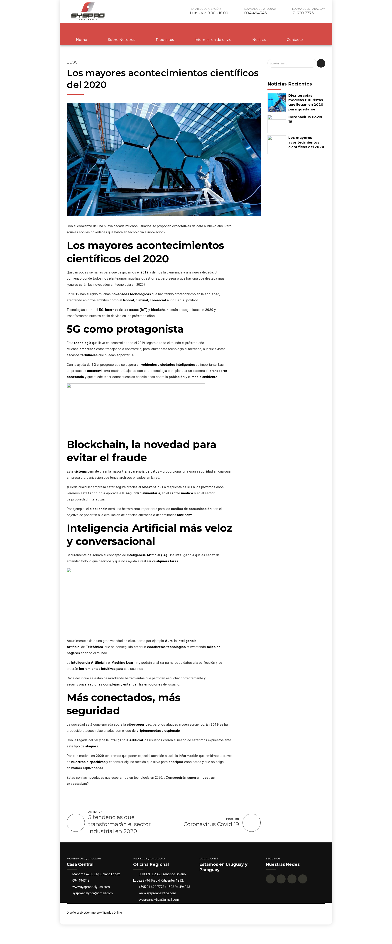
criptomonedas (149, 731)
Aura (169, 641)
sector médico (181, 493)
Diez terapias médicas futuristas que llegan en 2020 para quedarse (305, 102)
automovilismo (98, 371)
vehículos (149, 365)
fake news (184, 515)
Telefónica (94, 647)
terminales (89, 355)
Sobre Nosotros (121, 39)
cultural (142, 300)
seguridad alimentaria (142, 493)
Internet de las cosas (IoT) (126, 310)
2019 (144, 272)
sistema (80, 471)
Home (81, 39)
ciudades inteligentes (177, 365)
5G (101, 310)
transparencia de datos (140, 471)
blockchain (160, 310)
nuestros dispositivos (88, 762)
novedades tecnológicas (131, 294)
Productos (165, 39)
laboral (128, 300)
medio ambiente (204, 377)
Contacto (295, 39)
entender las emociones (142, 684)
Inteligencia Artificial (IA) (147, 555)
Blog (72, 62)
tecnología (82, 343)
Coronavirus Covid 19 (305, 119)
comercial (158, 300)
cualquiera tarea (165, 561)
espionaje (172, 731)
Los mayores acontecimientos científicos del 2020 (306, 142)
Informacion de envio (213, 39)
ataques (91, 746)
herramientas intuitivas (97, 669)
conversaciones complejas (98, 684)
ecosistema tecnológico (166, 647)
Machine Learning (125, 663)
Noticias (259, 39)
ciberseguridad (139, 724)
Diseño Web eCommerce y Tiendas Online (94, 912)
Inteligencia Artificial (88, 663)
